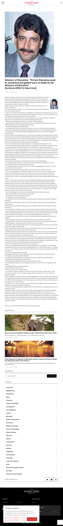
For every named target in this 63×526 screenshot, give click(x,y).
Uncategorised (10, 406)
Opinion (8, 438)
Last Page (9, 470)
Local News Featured (12, 461)
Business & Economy (12, 426)
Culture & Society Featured (14, 474)
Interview (9, 445)
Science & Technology (12, 429)
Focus (7, 464)
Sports (8, 397)
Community (9, 451)
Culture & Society (11, 432)
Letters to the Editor (12, 403)
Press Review (10, 394)
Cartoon (8, 413)
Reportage (9, 416)
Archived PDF (10, 442)
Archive (34, 502)
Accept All (32, 519)
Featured (8, 448)
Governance (9, 422)
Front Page (9, 458)
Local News (9, 387)
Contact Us (5, 502)
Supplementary (10, 390)
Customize (10, 519)
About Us (19, 502)
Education (9, 435)
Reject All (21, 519)
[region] (21, 514)
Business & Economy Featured (15, 467)
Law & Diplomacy (11, 410)
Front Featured (10, 454)
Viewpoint (9, 400)
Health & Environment (12, 419)
